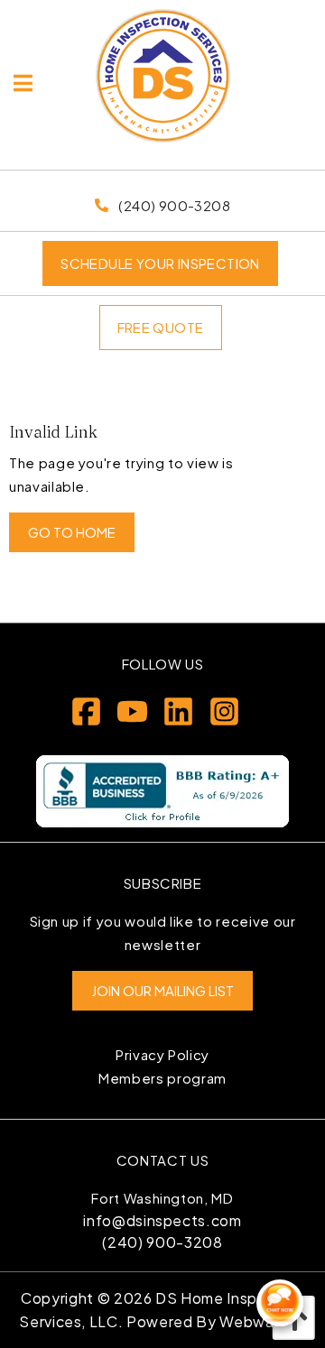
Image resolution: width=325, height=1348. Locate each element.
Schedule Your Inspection (160, 263)
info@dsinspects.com (162, 1220)
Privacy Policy (162, 1054)
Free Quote (160, 327)
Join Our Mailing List (162, 990)
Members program (162, 1077)
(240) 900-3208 (162, 1242)
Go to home (72, 531)
